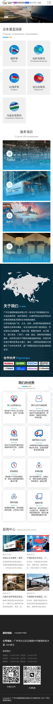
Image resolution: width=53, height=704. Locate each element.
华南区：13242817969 (11, 655)
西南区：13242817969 (11, 662)
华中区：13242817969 (28, 658)
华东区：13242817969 (11, 658)
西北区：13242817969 (28, 662)
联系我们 (7, 651)
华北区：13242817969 (28, 655)
